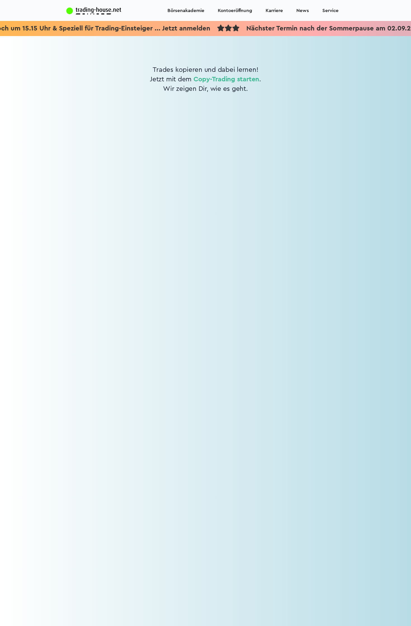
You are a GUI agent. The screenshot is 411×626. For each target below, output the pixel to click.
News (302, 10)
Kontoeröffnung (235, 10)
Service (330, 10)
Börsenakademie (185, 10)
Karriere (274, 10)
